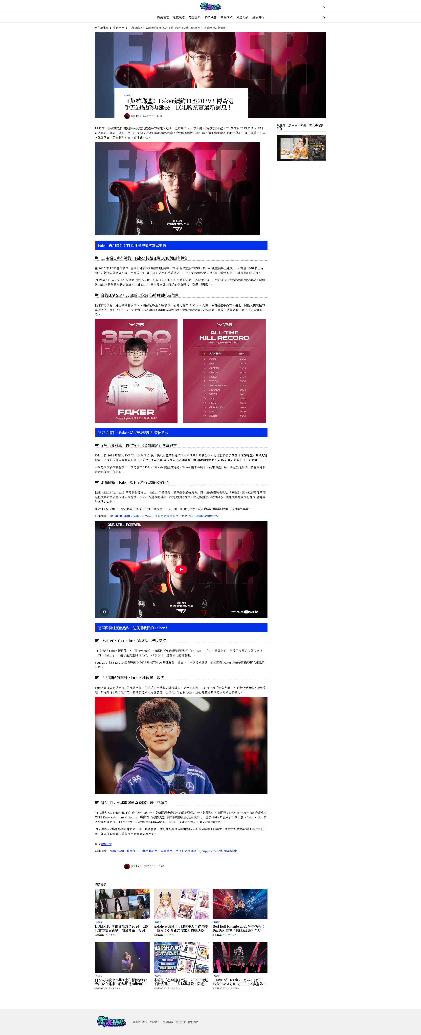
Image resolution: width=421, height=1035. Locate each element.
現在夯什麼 (181, 1022)
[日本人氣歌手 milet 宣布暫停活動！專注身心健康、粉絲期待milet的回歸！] (122, 957)
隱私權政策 (168, 1022)
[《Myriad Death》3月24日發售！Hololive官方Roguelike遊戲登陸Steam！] (240, 957)
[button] (323, 7)
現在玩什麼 (101, 28)
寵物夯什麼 (193, 1022)
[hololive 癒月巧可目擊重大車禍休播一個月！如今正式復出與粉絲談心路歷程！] (181, 904)
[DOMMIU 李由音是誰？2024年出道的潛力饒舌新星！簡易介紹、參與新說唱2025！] (122, 904)
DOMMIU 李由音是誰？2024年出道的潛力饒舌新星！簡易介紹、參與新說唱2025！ (165, 516)
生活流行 (118, 28)
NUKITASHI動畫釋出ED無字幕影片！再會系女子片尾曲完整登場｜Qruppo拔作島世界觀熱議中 (173, 851)
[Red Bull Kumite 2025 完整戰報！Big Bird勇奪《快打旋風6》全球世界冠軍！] (240, 904)
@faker (106, 844)
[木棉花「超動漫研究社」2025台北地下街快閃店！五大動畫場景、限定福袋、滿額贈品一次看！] (181, 957)
